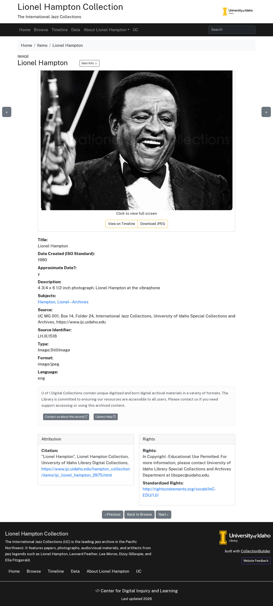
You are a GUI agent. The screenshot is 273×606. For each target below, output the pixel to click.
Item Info (87, 63)
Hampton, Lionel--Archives (63, 301)
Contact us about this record (64, 416)
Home (24, 29)
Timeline (60, 29)
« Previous (113, 514)
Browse (41, 29)
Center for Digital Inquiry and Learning (139, 590)
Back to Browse (139, 514)
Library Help (104, 416)
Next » (163, 514)
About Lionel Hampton (108, 571)
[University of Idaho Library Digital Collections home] (244, 537)
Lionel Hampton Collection (70, 7)
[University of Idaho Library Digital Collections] (238, 11)
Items (42, 45)
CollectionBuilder (255, 551)
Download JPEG (152, 224)
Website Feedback (256, 560)
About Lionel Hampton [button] (105, 29)
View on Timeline (121, 224)
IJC (135, 29)
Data (75, 29)
